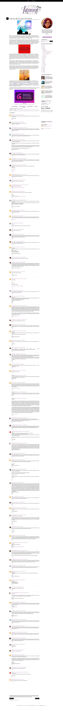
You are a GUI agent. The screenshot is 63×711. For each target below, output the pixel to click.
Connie (12, 229)
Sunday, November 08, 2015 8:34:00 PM (19, 139)
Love (32, 109)
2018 (43, 45)
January (44, 65)
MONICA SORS (14, 278)
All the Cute (13, 195)
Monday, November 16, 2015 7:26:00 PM (23, 592)
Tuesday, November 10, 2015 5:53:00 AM (21, 257)
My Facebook (13, 170)
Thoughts (36, 109)
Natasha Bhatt (13, 535)
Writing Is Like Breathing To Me (46, 52)
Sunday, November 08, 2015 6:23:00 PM (22, 127)
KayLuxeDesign (36, 705)
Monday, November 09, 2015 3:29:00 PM (19, 229)
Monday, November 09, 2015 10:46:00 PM (18, 241)
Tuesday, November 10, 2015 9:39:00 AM (18, 290)
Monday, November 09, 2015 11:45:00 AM (19, 191)
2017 (43, 46)
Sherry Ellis (13, 324)
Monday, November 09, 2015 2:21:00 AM (21, 158)
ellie (12, 290)
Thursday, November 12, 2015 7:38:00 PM (18, 496)
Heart (28, 109)
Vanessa (13, 644)
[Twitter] (44, 37)
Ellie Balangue (13, 632)
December (44, 49)
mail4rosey (13, 619)
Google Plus (22, 104)
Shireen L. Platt (14, 305)
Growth (25, 109)
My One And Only (47, 76)
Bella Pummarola (14, 219)
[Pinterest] (46, 37)
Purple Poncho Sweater (23, 196)
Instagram (29, 104)
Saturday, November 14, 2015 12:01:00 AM (22, 559)
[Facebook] (43, 37)
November (44, 50)
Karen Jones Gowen (14, 127)
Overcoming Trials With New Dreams (47, 51)
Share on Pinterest (30, 106)
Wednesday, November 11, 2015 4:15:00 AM (19, 382)
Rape (34, 109)
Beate (12, 482)
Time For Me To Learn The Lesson (47, 53)
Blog (13, 109)
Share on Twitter (22, 106)
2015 (43, 48)
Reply (12, 119)
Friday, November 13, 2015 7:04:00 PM (22, 550)
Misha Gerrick (13, 257)
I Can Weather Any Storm (48, 85)
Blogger (44, 705)
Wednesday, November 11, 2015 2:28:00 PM (23, 431)
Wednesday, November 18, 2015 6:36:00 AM (20, 619)
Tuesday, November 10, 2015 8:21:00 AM (21, 278)
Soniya (12, 679)
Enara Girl (13, 347)
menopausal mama (14, 559)
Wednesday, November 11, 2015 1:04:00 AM (20, 375)
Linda (12, 241)
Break (15, 109)
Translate (47, 104)
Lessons (30, 109)
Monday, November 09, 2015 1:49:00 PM (19, 210)
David (19, 109)
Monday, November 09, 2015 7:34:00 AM (21, 174)
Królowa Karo (13, 370)
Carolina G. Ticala (14, 319)
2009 (43, 72)
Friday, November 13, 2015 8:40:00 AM (18, 526)
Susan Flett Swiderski (14, 550)
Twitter (18, 104)
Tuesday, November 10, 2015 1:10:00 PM (21, 319)
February (44, 64)
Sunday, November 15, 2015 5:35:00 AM (20, 571)
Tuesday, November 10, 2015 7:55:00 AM (19, 271)
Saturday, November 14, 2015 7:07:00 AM (20, 565)
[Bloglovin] (51, 37)
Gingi (12, 496)
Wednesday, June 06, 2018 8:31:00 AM (18, 679)
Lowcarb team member (15, 431)
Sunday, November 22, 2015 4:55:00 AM (21, 667)
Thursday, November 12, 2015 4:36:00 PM (18, 482)
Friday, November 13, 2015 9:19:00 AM (20, 535)
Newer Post (11, 698)
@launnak (18, 83)
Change (17, 109)
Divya (12, 526)
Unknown (13, 191)
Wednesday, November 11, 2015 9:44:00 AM (20, 398)
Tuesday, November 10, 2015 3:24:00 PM (19, 340)
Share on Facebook (15, 106)
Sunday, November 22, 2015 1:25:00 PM (23, 672)
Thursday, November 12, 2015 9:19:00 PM (19, 502)
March (43, 63)
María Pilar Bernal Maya (15, 592)
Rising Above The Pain (45, 54)
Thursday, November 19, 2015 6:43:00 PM (19, 644)
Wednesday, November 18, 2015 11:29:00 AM (21, 632)
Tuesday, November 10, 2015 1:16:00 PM (20, 324)
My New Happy (13, 158)
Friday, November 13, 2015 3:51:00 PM (23, 542)
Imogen (13, 502)
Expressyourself (14, 169)
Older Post (37, 698)
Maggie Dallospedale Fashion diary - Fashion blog (18, 187)
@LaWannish (11, 83)
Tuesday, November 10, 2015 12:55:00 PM (21, 305)
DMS (12, 234)
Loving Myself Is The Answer (48, 90)
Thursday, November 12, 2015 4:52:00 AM (19, 453)
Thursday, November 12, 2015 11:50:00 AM (19, 459)
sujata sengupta (14, 174)
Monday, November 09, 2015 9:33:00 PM (18, 234)
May (43, 61)
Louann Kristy (13, 469)
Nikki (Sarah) (13, 565)
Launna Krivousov (32, 82)
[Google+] (49, 37)
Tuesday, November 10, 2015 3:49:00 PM (19, 347)
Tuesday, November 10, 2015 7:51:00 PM (20, 370)
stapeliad (13, 139)
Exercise (22, 109)
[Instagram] (48, 37)
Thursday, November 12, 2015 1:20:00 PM (21, 469)
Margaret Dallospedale (15, 542)
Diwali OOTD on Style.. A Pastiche (16, 388)
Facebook (15, 104)
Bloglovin (26, 104)
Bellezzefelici (13, 571)
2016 (43, 47)
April (43, 62)
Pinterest (33, 104)
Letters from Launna (25, 705)
